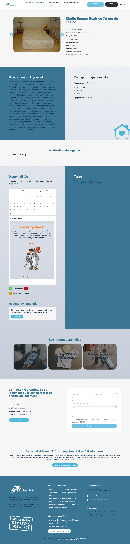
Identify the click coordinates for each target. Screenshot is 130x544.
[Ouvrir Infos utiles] (43, 3)
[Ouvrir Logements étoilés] (59, 3)
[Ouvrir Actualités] (54, 6)
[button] (11, 35)
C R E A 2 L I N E (63, 540)
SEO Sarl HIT (73, 540)
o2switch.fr (26, 277)
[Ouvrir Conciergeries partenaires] (79, 3)
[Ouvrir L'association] (32, 3)
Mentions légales (80, 538)
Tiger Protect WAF (36, 277)
